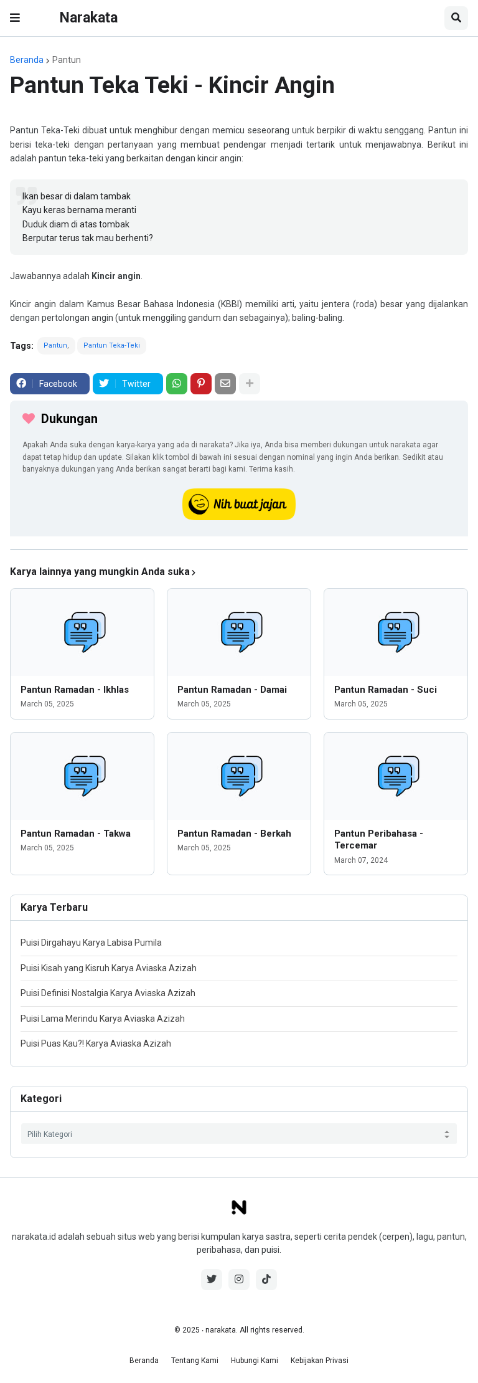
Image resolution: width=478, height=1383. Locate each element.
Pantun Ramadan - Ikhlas (75, 689)
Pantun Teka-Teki (111, 345)
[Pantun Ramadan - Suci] (395, 632)
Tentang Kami (194, 1360)
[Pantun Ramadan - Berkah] (239, 776)
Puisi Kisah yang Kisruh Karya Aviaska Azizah (109, 968)
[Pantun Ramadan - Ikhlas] (82, 632)
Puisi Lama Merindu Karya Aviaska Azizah (103, 1019)
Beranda (27, 59)
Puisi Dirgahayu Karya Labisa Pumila (91, 943)
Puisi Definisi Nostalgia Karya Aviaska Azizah (108, 993)
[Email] (225, 383)
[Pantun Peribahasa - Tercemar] (395, 776)
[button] (15, 18)
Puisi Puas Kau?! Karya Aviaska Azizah (96, 1043)
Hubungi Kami (254, 1360)
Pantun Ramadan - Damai (232, 689)
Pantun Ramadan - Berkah (234, 833)
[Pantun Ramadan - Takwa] (82, 776)
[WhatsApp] (176, 383)
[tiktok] (266, 1279)
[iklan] (239, 549)
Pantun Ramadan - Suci (385, 689)
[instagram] (239, 1279)
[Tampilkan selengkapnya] (249, 383)
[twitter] (211, 1279)
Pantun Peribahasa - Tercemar (378, 840)
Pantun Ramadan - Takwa (76, 833)
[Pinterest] (201, 383)
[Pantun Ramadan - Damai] (239, 632)
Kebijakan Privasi (320, 1360)
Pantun (66, 59)
